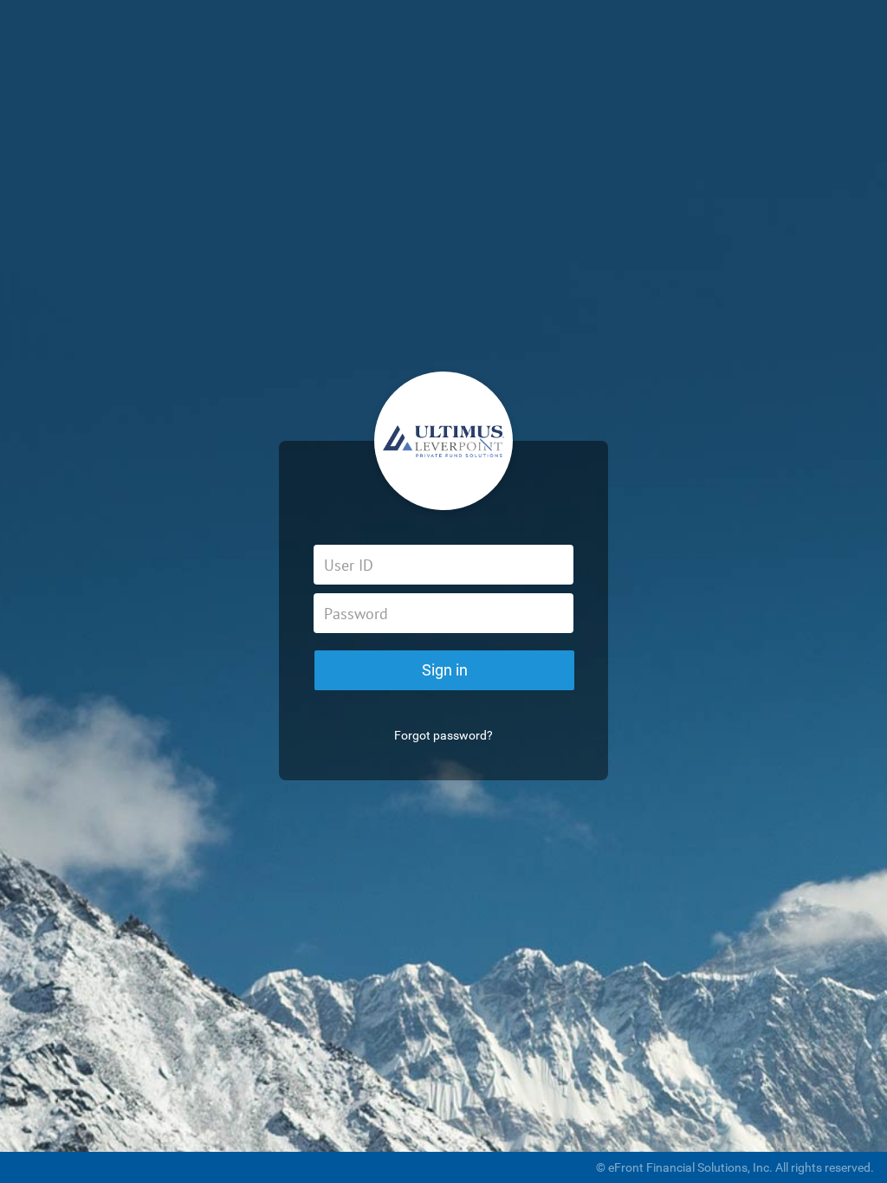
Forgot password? (443, 735)
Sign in (445, 670)
